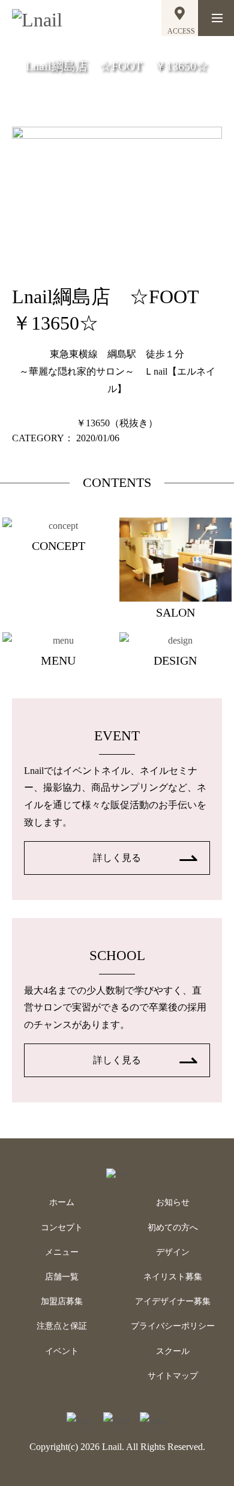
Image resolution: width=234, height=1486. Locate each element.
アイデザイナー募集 (173, 1301)
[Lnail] (117, 1172)
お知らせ (173, 1202)
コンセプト (62, 1227)
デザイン (173, 1252)
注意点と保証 (62, 1325)
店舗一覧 (62, 1276)
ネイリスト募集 (172, 1276)
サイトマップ (173, 1375)
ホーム (61, 1202)
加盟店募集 (62, 1301)
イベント (62, 1351)
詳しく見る (117, 858)
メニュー (62, 1252)
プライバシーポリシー (173, 1325)
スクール (173, 1351)
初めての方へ (173, 1227)
